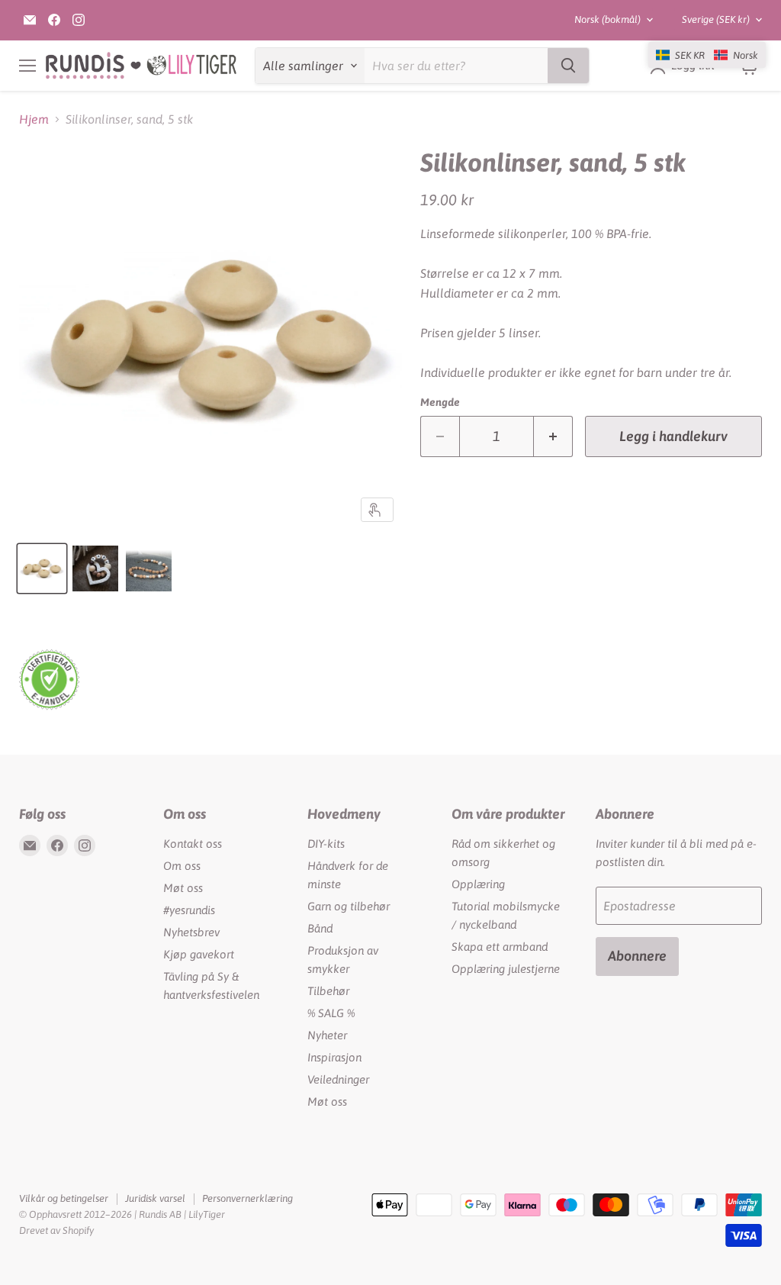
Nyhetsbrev (191, 932)
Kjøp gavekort (198, 954)
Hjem (34, 119)
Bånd (320, 928)
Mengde (440, 402)
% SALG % (331, 1012)
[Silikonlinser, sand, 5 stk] (42, 568)
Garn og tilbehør (348, 906)
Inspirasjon (334, 1057)
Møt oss (183, 887)
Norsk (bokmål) (607, 19)
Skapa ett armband (500, 946)
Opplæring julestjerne (506, 968)
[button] (707, 55)
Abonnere (637, 956)
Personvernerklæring (247, 1198)
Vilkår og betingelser (63, 1198)
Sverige (716, 19)
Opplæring (478, 884)
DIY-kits (326, 843)
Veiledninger (338, 1079)
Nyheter (327, 1035)
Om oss (182, 865)
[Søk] (568, 65)
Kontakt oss (192, 843)
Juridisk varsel (155, 1198)
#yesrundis (189, 909)
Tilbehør (328, 990)
